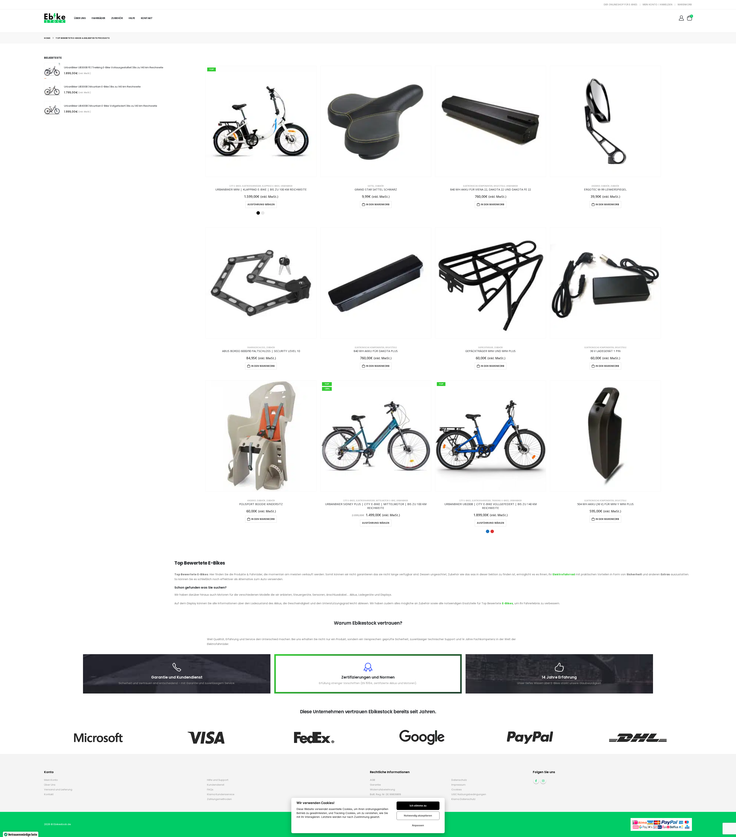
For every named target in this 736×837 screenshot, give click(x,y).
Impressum (458, 785)
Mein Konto (51, 780)
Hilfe (132, 18)
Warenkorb (685, 4)
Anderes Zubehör (600, 186)
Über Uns (80, 18)
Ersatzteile (499, 186)
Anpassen (418, 825)
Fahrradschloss (256, 347)
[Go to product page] (375, 121)
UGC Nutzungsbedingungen (468, 794)
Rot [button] (492, 531)
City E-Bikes (235, 186)
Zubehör (117, 18)
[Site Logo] (54, 18)
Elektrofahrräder (251, 186)
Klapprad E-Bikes (271, 186)
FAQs (210, 789)
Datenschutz (459, 780)
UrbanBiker (286, 186)
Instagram (543, 781)
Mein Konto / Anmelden (657, 4)
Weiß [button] (262, 213)
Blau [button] (487, 531)
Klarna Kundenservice (220, 794)
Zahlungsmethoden (219, 799)
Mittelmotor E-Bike (385, 500)
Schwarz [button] (258, 213)
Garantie (375, 785)
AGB (372, 780)
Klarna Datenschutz (463, 799)
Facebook (536, 781)
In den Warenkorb (377, 204)
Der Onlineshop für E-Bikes (620, 4)
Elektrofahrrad (564, 574)
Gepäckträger (485, 347)
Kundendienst (215, 785)
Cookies (456, 789)
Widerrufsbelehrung (382, 789)
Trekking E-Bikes (500, 500)
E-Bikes (507, 603)
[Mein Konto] (681, 18)
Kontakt (147, 18)
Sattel (371, 186)
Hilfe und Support (217, 780)
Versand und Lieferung (58, 789)
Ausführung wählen (261, 204)
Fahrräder (98, 18)
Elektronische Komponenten (478, 186)
